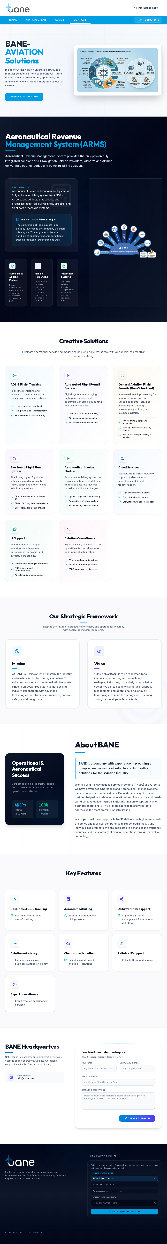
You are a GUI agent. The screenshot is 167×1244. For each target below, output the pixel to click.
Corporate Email (129, 1063)
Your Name (87, 1063)
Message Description (93, 1090)
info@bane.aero (26, 1078)
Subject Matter (90, 1076)
